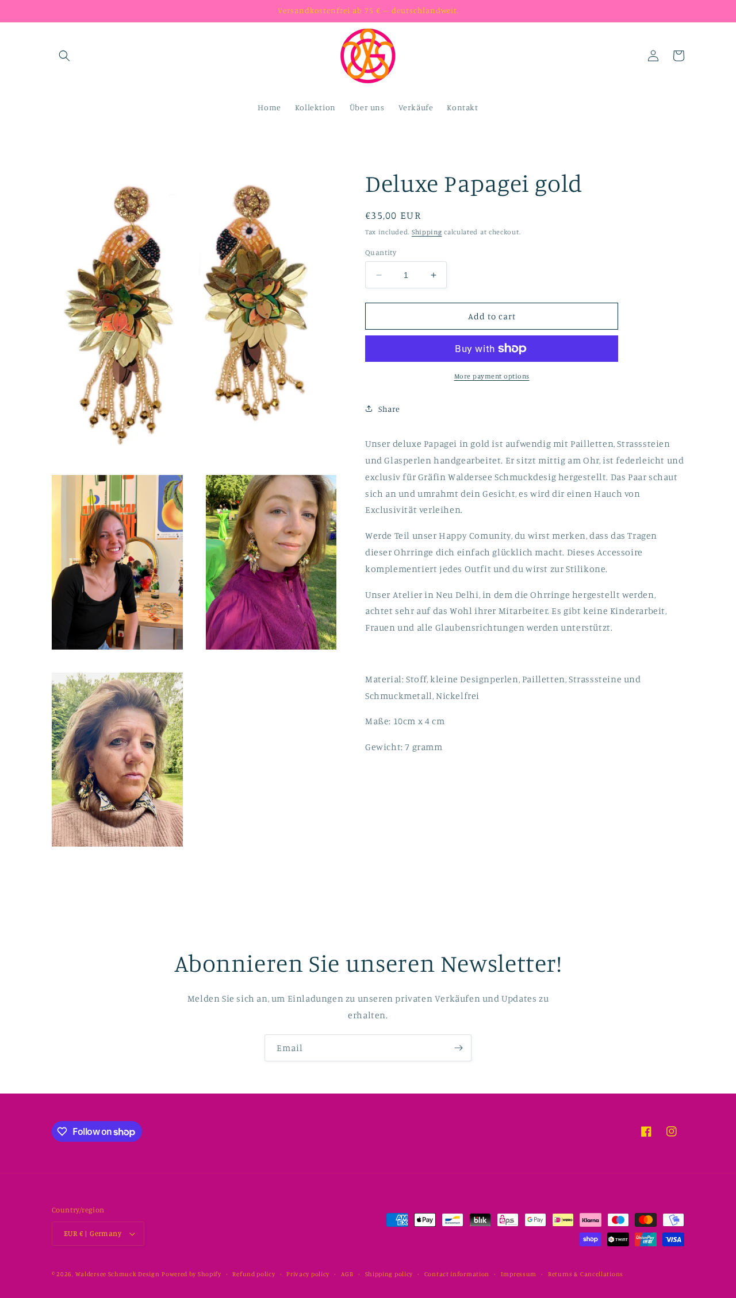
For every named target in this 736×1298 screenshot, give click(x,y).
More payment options (492, 376)
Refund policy (253, 1274)
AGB (347, 1274)
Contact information (456, 1274)
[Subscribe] (458, 1047)
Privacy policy (307, 1274)
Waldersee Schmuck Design (117, 1274)
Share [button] (389, 409)
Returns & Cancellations (585, 1274)
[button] (64, 55)
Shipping (427, 231)
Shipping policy (389, 1274)
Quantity (380, 252)
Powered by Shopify (191, 1274)
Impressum (518, 1274)
